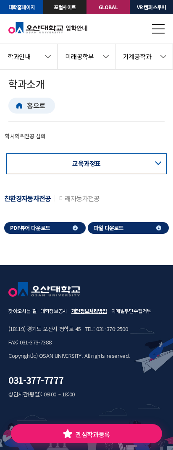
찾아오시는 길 (22, 310)
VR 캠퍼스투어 (151, 6)
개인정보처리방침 (89, 310)
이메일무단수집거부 (131, 310)
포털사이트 (65, 6)
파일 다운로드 (108, 228)
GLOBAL (108, 6)
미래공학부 (79, 56)
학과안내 (19, 56)
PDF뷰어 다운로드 (30, 228)
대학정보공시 (53, 310)
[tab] (29, 198)
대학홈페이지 (21, 6)
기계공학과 (137, 56)
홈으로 (36, 105)
